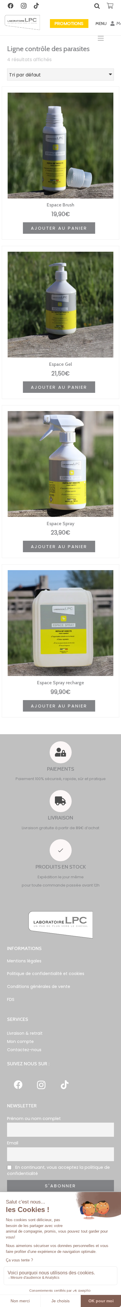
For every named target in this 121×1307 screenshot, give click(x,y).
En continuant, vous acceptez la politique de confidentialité (58, 1170)
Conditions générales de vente (38, 986)
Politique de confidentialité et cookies (45, 974)
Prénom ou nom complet (34, 1118)
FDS (10, 999)
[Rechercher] (96, 6)
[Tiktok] (36, 6)
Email (12, 1143)
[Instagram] (23, 6)
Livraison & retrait (25, 1033)
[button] (59, 228)
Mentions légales (24, 961)
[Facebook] (10, 6)
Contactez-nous (24, 1050)
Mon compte (20, 1041)
